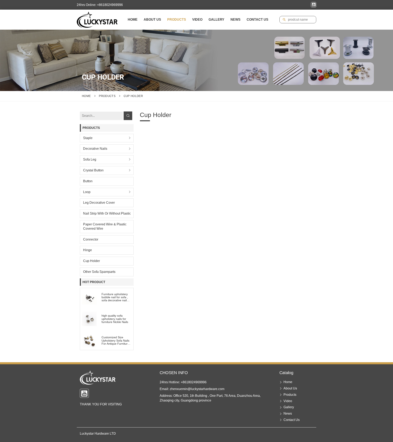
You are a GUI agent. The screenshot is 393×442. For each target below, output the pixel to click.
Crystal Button (93, 170)
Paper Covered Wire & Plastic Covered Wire (104, 226)
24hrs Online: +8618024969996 (100, 5)
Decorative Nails (95, 148)
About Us (152, 19)
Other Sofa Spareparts (99, 271)
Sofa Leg (89, 159)
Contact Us (257, 19)
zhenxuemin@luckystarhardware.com (197, 389)
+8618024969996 (194, 382)
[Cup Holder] (97, 19)
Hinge (87, 250)
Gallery (216, 19)
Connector (90, 239)
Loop (86, 191)
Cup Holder (133, 96)
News (235, 19)
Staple (88, 137)
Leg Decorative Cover (99, 202)
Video (197, 19)
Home (133, 19)
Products (176, 19)
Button (88, 181)
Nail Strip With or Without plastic (107, 213)
